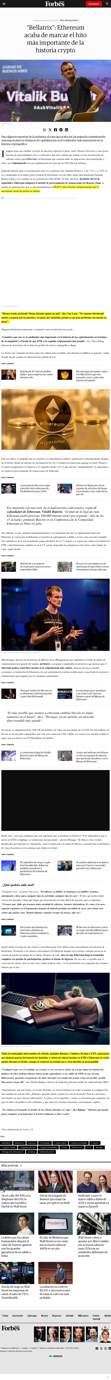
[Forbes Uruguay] (55, 3)
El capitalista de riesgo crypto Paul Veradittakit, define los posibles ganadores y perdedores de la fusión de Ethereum (35, 868)
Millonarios (83, 1316)
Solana (31, 1152)
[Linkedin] (66, 130)
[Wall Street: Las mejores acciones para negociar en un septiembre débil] (8, 567)
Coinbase (45, 1143)
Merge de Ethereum (12, 1152)
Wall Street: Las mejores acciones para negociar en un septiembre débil (35, 567)
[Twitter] (50, 130)
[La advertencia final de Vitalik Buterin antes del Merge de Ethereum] (8, 756)
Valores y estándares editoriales (52, 1348)
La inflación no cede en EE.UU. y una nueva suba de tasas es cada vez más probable (55, 1292)
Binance (19, 1143)
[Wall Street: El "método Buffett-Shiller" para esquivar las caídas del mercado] (8, 375)
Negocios (56, 1316)
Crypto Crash (8, 1147)
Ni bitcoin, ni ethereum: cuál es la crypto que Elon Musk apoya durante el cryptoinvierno (92, 930)
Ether (64, 1147)
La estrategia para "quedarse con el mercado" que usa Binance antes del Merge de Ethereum (91, 695)
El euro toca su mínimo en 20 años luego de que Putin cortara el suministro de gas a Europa (92, 567)
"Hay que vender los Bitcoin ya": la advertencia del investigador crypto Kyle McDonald (36, 694)
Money (44, 1316)
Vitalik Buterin (47, 1152)
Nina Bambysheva (69, 20)
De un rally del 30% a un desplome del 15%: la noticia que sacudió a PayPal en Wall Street (16, 1201)
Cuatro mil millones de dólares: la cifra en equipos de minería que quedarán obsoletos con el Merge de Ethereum (92, 757)
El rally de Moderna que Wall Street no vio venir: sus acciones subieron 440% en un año (54, 1243)
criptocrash (60, 1143)
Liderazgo (32, 1316)
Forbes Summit (96, 1317)
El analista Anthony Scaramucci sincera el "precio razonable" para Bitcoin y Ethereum (92, 865)
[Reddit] (61, 130)
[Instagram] (105, 1349)
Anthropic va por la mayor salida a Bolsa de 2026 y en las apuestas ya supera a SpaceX (93, 1201)
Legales (25, 1348)
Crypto (94, 1143)
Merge (99, 1147)
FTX (89, 1147)
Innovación (17, 1316)
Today (5, 1316)
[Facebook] (55, 130)
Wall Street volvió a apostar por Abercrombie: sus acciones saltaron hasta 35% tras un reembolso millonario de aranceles (93, 1246)
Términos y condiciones (10, 1348)
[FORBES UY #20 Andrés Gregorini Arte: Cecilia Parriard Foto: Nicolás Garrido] (91, 1334)
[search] (107, 4)
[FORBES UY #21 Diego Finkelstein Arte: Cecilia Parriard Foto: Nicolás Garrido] (78, 1334)
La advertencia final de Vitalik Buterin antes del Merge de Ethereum (35, 756)
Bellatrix (6, 1143)
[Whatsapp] (44, 130)
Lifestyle (70, 1316)
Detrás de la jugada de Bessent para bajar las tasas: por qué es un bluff (55, 1199)
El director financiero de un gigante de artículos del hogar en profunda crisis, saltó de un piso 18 (91, 490)
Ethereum (77, 1147)
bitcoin (31, 1143)
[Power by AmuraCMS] (55, 1356)
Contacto (33, 1348)
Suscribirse (94, 4)
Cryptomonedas (48, 1147)
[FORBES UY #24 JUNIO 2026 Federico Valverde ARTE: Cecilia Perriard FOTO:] (39, 1334)
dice (89, 341)
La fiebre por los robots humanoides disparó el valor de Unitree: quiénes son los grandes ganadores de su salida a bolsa (16, 1246)
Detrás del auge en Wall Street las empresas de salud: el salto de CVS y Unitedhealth (15, 1292)
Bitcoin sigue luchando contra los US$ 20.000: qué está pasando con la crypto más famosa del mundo (91, 376)
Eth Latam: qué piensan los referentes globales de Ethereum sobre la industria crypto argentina (34, 931)
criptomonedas (79, 1143)
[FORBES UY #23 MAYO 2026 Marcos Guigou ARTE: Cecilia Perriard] (52, 1334)
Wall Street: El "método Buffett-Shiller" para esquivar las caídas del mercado (36, 375)
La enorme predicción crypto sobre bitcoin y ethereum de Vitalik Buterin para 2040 (35, 488)
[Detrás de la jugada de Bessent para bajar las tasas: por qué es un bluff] (55, 1182)
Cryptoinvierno (27, 1147)
